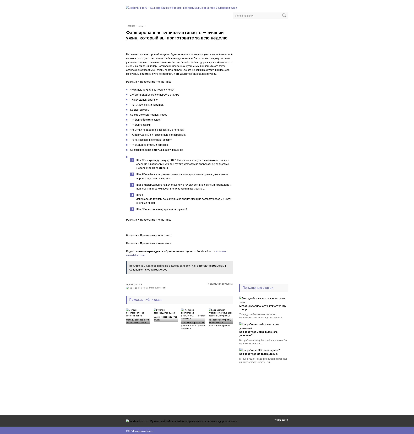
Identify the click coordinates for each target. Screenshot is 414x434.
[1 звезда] (132, 288)
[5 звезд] (147, 288)
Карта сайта (281, 419)
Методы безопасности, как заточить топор (137, 321)
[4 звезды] (144, 288)
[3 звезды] (142, 288)
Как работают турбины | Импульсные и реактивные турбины (221, 323)
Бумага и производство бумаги (165, 318)
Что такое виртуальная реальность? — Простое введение (193, 325)
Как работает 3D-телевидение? (258, 353)
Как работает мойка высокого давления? (258, 333)
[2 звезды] (139, 288)
